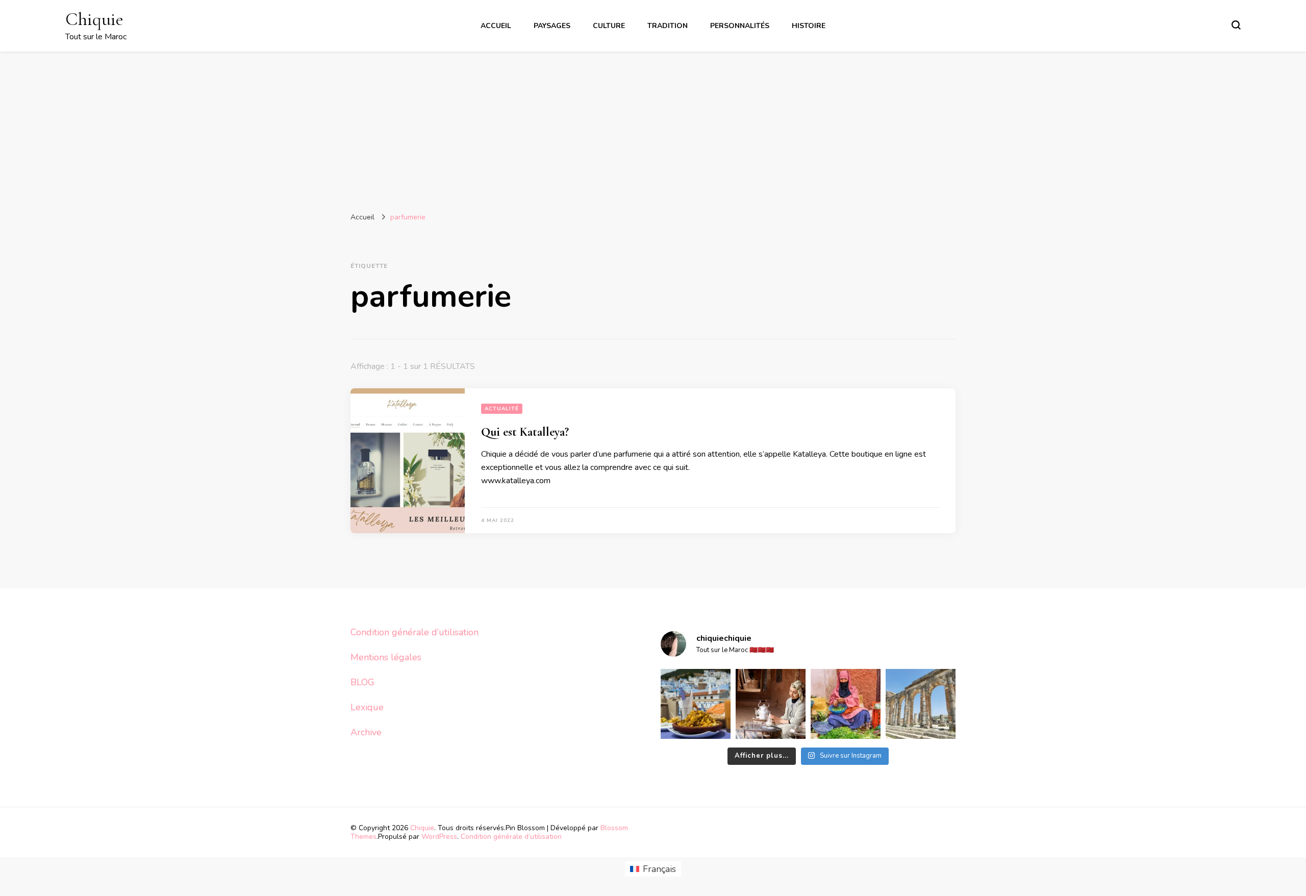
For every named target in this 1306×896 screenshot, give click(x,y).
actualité (502, 408)
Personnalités (739, 26)
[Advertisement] (653, 128)
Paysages (552, 26)
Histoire (808, 26)
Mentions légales (385, 657)
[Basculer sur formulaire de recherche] (1236, 25)
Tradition (667, 26)
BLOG (362, 682)
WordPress (439, 836)
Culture (609, 26)
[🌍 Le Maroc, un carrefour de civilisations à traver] (921, 704)
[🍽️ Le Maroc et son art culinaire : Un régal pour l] (696, 704)
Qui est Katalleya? (525, 432)
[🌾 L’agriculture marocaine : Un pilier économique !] (846, 704)
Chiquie (94, 19)
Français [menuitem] (659, 869)
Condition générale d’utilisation (414, 632)
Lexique (367, 707)
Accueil (496, 26)
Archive (366, 732)
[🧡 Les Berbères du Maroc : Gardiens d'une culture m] (771, 704)
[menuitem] (653, 869)
